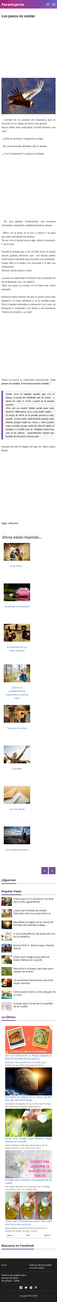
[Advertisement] (28, 48)
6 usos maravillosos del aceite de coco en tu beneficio (34, 935)
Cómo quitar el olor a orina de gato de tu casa (34, 993)
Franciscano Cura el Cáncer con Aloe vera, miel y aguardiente (33, 900)
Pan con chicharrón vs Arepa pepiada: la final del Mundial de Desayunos (28, 1057)
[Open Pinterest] (36, 1287)
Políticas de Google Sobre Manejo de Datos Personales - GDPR (13, 1278)
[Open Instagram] (31, 1287)
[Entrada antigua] (44, 870)
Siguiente (47, 1235)
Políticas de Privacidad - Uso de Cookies (41, 1266)
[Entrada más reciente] (52, 870)
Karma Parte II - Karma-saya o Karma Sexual (33, 947)
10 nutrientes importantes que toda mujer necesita (33, 982)
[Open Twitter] (26, 1287)
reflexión (13, 523)
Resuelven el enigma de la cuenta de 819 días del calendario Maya (33, 924)
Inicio (28, 1235)
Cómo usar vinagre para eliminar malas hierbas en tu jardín (31, 958)
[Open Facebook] (21, 1287)
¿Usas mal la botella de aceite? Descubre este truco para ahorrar (32, 912)
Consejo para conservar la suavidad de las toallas (33, 1005)
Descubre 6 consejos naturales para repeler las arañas (33, 970)
